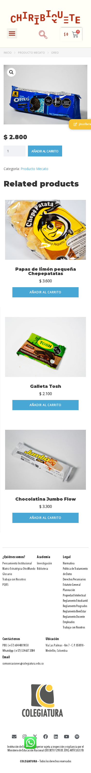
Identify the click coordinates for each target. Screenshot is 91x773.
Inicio (8, 52)
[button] (12, 33)
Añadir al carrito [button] (45, 292)
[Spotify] (77, 736)
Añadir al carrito (45, 151)
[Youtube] (66, 736)
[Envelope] (14, 736)
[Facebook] (45, 736)
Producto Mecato (31, 52)
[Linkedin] (56, 736)
